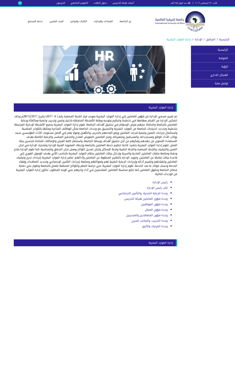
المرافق (210, 39)
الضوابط (223, 58)
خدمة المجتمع (35, 21)
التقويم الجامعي (79, 3)
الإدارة (198, 39)
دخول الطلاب (100, 3)
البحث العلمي (56, 21)
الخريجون (60, 3)
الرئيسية (224, 39)
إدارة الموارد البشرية (179, 39)
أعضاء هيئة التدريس (123, 3)
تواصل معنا (221, 83)
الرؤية (224, 66)
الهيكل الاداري (219, 75)
